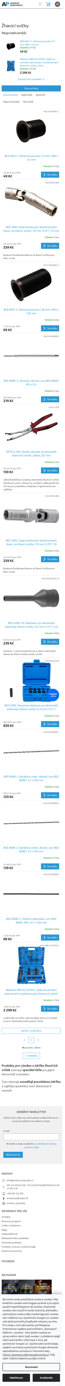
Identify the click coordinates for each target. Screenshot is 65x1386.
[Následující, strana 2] (31, 1040)
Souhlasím (46, 1378)
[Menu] (57, 4)
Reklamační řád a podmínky (15, 1238)
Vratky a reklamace (11, 1225)
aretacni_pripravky (16, 1203)
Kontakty (6, 1217)
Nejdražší (40, 95)
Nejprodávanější (11, 102)
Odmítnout (16, 1378)
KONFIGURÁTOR (10, 1234)
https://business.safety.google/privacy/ (26, 1355)
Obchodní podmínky (12, 1242)
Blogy (4, 1230)
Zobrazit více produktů (30, 79)
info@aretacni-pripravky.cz (20, 1180)
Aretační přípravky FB (17, 1198)
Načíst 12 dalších (31, 1030)
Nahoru (32, 1055)
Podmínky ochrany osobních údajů (19, 1247)
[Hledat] (40, 4)
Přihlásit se (13, 1154)
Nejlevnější (27, 95)
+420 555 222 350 (15, 1193)
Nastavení (31, 1367)
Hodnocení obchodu (12, 1251)
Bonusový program (11, 1221)
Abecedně (28, 102)
